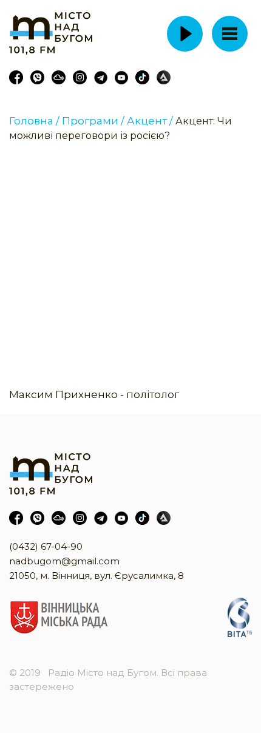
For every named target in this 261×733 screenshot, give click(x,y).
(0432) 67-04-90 (46, 546)
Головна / (34, 121)
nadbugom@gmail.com (64, 561)
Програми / (93, 121)
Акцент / (150, 121)
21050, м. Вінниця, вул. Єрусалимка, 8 (96, 575)
